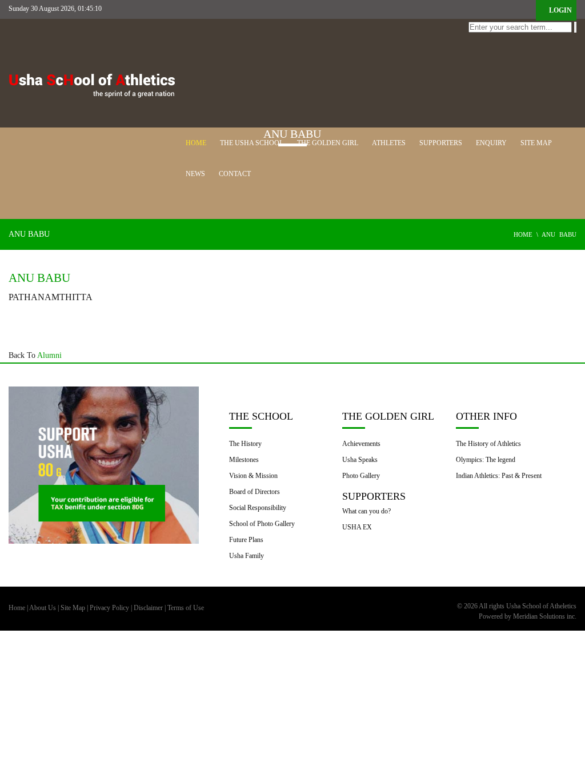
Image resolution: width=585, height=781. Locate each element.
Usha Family (246, 556)
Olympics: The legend (485, 460)
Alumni (49, 355)
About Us (42, 608)
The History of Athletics (488, 444)
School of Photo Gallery (262, 524)
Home (17, 608)
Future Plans (246, 540)
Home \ (528, 234)
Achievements (361, 444)
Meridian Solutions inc (543, 616)
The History (245, 444)
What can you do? (366, 511)
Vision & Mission (253, 476)
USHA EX (357, 527)
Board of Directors (254, 492)
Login (559, 10)
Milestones (244, 460)
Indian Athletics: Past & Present (499, 476)
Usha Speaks (360, 460)
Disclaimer (148, 608)
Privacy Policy (109, 608)
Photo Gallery (361, 476)
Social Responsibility (257, 508)
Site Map (73, 608)
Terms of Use (185, 608)
